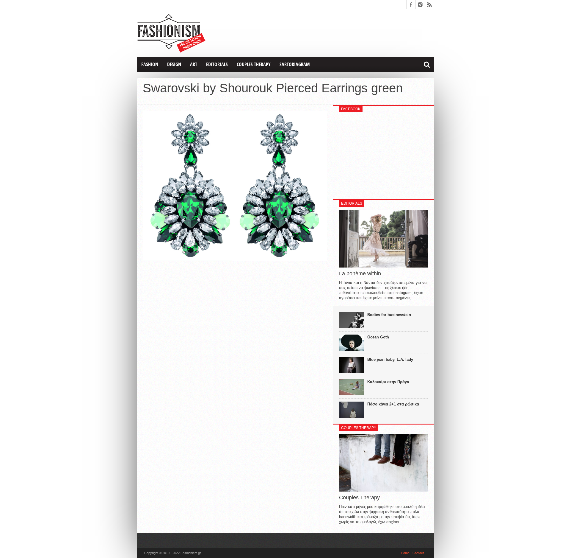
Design (174, 64)
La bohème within (360, 273)
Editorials (217, 64)
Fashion (149, 64)
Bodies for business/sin (389, 315)
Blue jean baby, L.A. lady (390, 359)
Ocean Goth (378, 337)
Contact (418, 553)
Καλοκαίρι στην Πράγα (388, 382)
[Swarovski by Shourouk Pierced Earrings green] (235, 259)
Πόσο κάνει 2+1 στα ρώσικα (393, 404)
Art (193, 64)
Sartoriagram (295, 64)
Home (405, 553)
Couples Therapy (254, 64)
